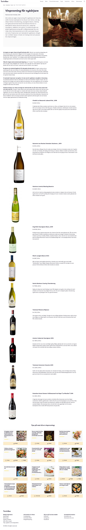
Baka (46, 1)
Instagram (46, 517)
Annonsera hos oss (69, 517)
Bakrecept (6, 517)
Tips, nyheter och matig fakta (10, 522)
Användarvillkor (28, 517)
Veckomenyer (79, 1)
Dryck (61, 1)
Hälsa (72, 1)
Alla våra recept (7, 521)
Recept (41, 1)
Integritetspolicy (28, 519)
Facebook (46, 519)
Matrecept (6, 516)
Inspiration (67, 1)
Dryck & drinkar (7, 519)
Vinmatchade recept (54, 1)
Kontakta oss (67, 516)
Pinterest (46, 516)
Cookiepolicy (27, 516)
